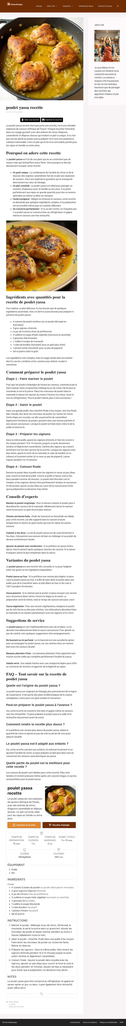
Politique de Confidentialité (108, 1022)
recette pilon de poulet (16, 1006)
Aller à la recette (31, 120)
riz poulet (12, 1004)
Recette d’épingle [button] (61, 825)
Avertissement (75, 1022)
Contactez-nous (105, 6)
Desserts (67, 6)
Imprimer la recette (53, 120)
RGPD (122, 1022)
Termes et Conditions (90, 1022)
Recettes (51, 6)
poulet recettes (14, 1002)
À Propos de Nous (86, 6)
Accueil (39, 6)
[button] (118, 6)
